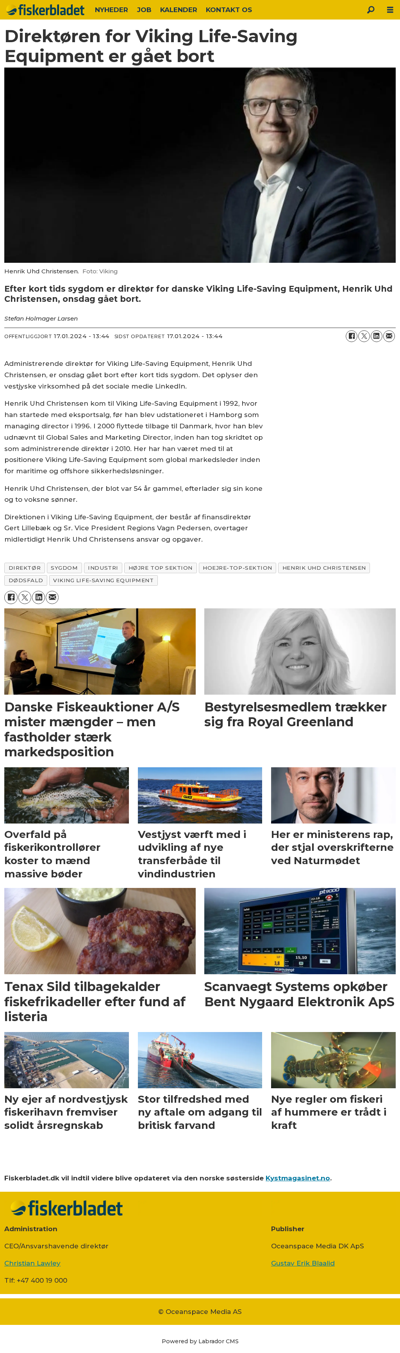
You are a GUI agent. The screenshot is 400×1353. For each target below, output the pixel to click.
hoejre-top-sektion (237, 568)
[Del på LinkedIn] (376, 336)
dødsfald (26, 580)
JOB (144, 10)
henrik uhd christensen (324, 568)
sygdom (64, 568)
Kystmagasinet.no (298, 1178)
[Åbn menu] (390, 10)
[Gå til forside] (45, 9)
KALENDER (178, 10)
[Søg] (370, 10)
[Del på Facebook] (351, 336)
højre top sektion (161, 568)
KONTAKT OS (229, 10)
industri (103, 568)
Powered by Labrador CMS (200, 1341)
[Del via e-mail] (389, 336)
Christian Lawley (32, 1263)
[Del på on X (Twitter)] (364, 336)
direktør (25, 568)
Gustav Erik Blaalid (303, 1263)
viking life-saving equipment (103, 580)
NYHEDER (111, 10)
